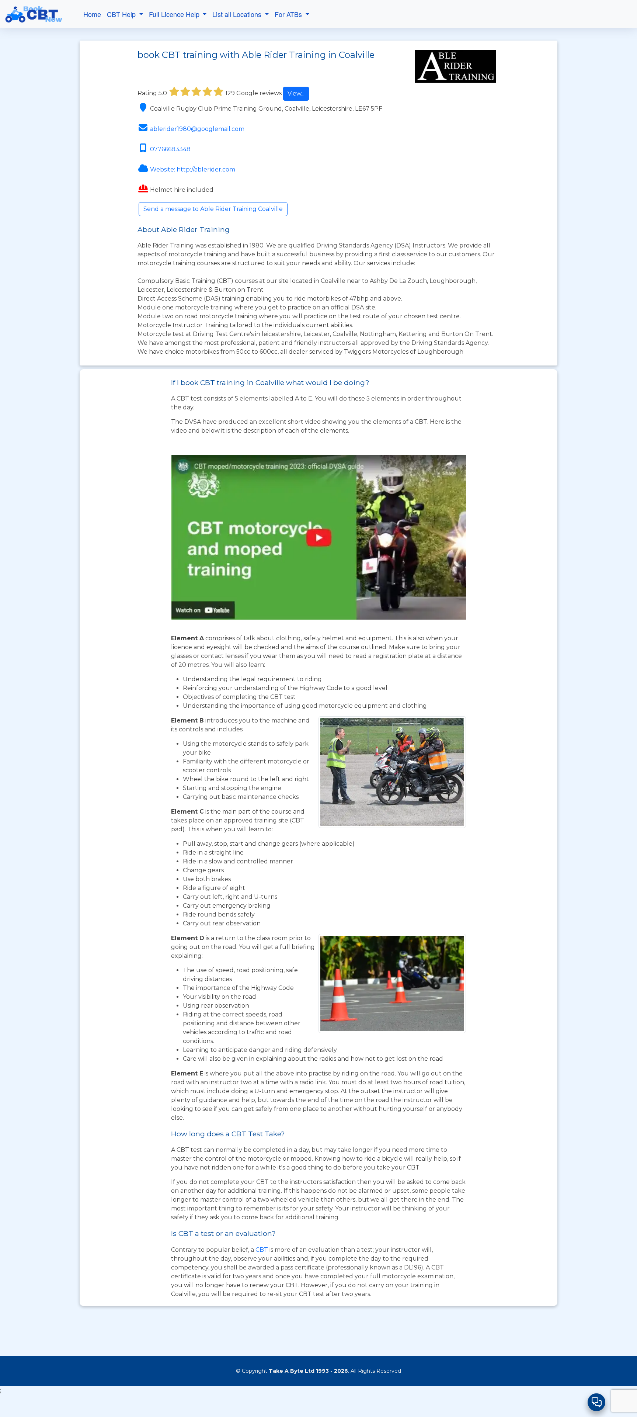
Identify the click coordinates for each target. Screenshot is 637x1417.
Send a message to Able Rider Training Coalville (213, 208)
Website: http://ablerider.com (192, 169)
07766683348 (170, 149)
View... (296, 93)
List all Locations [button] (237, 14)
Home (92, 14)
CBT (261, 1249)
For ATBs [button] (289, 14)
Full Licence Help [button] (175, 14)
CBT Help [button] (122, 14)
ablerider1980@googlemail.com (197, 128)
